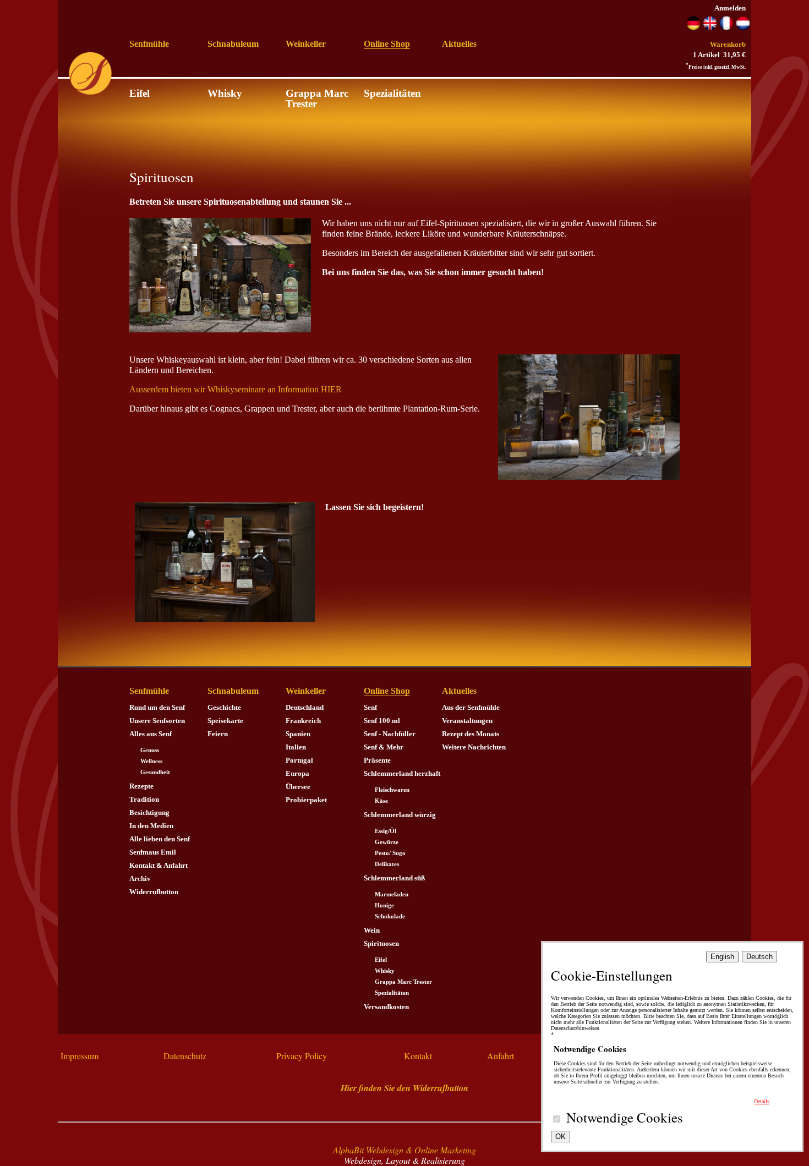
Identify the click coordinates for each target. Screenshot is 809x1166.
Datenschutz (184, 1055)
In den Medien (151, 826)
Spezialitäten (392, 93)
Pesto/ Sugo (390, 853)
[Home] (90, 92)
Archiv (140, 878)
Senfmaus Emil (152, 852)
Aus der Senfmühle (471, 707)
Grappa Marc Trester (317, 98)
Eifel (139, 93)
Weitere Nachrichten (474, 747)
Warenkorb (728, 44)
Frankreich (303, 720)
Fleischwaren (392, 790)
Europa (297, 773)
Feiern (217, 734)
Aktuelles (459, 43)
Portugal (299, 760)
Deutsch (759, 956)
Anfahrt (500, 1055)
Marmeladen (391, 894)
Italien (296, 747)
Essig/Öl (385, 831)
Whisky (224, 93)
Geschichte (224, 707)
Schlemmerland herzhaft (402, 773)
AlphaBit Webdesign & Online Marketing (404, 1150)
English (722, 956)
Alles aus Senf (150, 734)
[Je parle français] (726, 28)
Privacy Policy (301, 1055)
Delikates (387, 864)
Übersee (298, 786)
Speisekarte (225, 720)
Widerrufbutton (153, 892)
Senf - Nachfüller (390, 734)
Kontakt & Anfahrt (158, 865)
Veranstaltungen (467, 720)
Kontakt (418, 1055)
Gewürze (386, 842)
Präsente (377, 760)
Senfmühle (149, 43)
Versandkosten (386, 1007)
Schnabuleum (233, 43)
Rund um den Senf (157, 707)
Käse (381, 801)
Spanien (298, 734)
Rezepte (141, 786)
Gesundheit (155, 772)
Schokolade (390, 916)
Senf (370, 707)
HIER (331, 389)
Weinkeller (306, 43)
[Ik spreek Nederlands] (743, 28)
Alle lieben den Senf (159, 839)
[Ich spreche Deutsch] (693, 28)
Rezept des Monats (470, 734)
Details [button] (761, 1101)
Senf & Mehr (383, 747)
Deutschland (305, 707)
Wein (372, 930)
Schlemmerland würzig (400, 815)
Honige (384, 905)
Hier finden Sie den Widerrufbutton (404, 1088)
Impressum (80, 1055)
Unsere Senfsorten (157, 720)
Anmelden (730, 8)
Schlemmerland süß (394, 878)
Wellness (151, 761)
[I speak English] (710, 28)
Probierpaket (306, 800)
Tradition (144, 799)
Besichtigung (149, 812)
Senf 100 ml (382, 720)
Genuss (149, 750)
